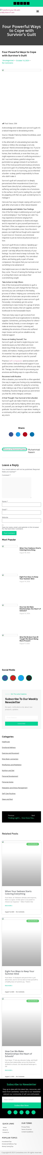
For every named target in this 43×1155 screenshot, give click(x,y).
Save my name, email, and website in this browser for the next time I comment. (20, 528)
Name (5, 501)
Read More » (8, 905)
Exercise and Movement (10, 753)
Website (5, 517)
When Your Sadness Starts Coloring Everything (30, 549)
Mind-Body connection (10, 759)
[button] (38, 11)
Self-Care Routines (9, 794)
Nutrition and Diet (8, 770)
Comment (6, 475)
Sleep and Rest (7, 799)
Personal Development (10, 776)
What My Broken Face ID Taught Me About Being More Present (29, 639)
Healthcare (6, 742)
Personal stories (7, 782)
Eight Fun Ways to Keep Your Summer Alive (29, 578)
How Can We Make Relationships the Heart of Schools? (30, 609)
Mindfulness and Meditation (12, 765)
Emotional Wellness (9, 747)
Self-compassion (16, 361)
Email (4, 509)
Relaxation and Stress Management (14, 788)
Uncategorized (8, 60)
